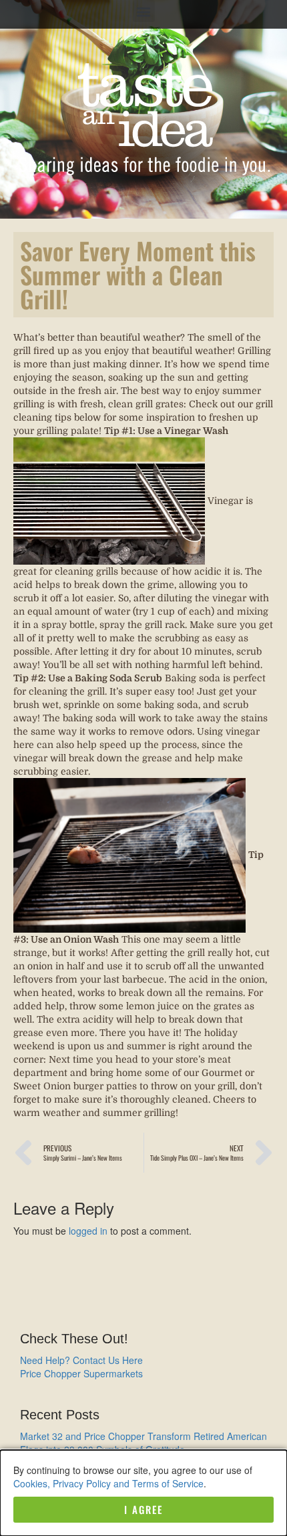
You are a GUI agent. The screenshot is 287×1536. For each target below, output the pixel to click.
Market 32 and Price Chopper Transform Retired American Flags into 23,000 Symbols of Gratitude (143, 1442)
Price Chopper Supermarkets (81, 1373)
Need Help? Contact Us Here (81, 1360)
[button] (144, 11)
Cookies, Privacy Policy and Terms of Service (108, 1483)
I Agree (143, 1509)
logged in (88, 1230)
